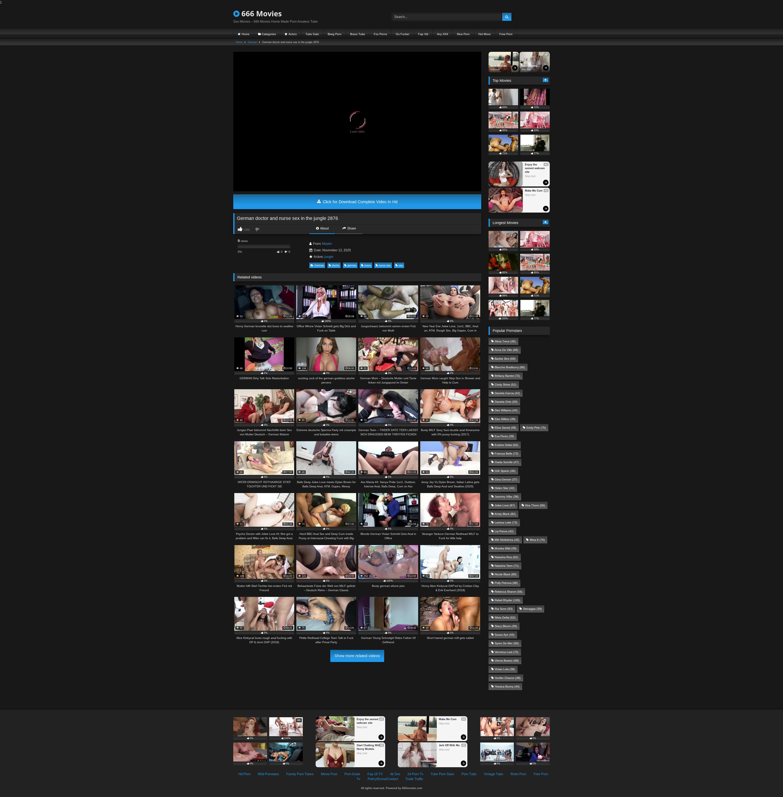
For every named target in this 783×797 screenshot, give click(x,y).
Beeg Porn (334, 34)
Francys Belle (506, 453)
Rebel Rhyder (507, 600)
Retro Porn (518, 774)
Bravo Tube (357, 34)
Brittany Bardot (507, 375)
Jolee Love (505, 505)
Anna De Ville (506, 349)
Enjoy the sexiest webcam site (535, 168)
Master (327, 243)
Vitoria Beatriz (507, 660)
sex (401, 265)
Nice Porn (463, 34)
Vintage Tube (493, 774)
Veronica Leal (506, 652)
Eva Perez (504, 436)
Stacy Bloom (506, 626)
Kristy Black (505, 513)
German (252, 42)
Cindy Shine (505, 384)
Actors (293, 34)
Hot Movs (484, 34)
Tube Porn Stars (442, 774)
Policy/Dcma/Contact (383, 779)
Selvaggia (532, 608)
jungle (328, 256)
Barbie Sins (505, 358)
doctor (335, 265)
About (324, 228)
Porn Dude (352, 774)
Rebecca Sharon (508, 591)
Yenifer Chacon (508, 678)
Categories (269, 34)
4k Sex (395, 774)
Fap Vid (423, 34)
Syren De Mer (507, 643)
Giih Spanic (505, 470)
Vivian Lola (505, 669)
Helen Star (504, 488)
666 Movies (261, 14)
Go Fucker (402, 34)
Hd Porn (244, 774)
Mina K (537, 539)
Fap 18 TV (375, 774)
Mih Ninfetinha (507, 539)
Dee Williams (506, 410)
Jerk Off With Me (449, 745)
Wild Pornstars (268, 774)
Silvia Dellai (505, 617)
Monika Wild (505, 548)
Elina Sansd (505, 427)
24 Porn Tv (415, 774)
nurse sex (384, 265)
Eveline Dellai (506, 445)
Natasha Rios (506, 557)
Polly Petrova (506, 582)
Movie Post (329, 774)
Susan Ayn (504, 634)
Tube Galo (312, 34)
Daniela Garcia (507, 393)
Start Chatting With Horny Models (529, 66)
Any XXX (442, 34)
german (351, 265)
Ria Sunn (504, 608)
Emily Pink (536, 427)
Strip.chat (495, 69)
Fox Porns (380, 34)
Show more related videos (357, 656)
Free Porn (505, 34)
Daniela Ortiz (506, 401)
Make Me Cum (498, 65)
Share (351, 228)
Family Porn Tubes (300, 774)
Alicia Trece (505, 341)
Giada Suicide (507, 462)
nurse (367, 265)
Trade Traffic (414, 779)
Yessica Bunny (507, 686)
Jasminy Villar (507, 496)
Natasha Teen (507, 565)
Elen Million (505, 419)
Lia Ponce (504, 531)
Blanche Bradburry (510, 367)
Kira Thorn (535, 505)
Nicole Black (505, 574)
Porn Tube (469, 774)
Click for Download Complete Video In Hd (359, 202)
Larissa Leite (506, 522)
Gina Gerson (506, 479)
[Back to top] (770, 786)
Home (245, 34)
